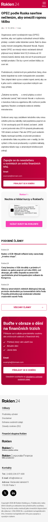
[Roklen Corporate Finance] (17, 457)
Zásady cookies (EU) (11, 426)
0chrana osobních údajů (12, 422)
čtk (2, 28)
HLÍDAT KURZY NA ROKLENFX (24, 224)
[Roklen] (7, 441)
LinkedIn (13, 493)
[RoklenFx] (10, 449)
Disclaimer (7, 418)
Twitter (5, 493)
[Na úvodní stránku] (10, 4)
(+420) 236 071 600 (15, 474)
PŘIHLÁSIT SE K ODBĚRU (24, 184)
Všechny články (22, 307)
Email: (6, 172)
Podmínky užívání (10, 414)
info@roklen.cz (15, 478)
